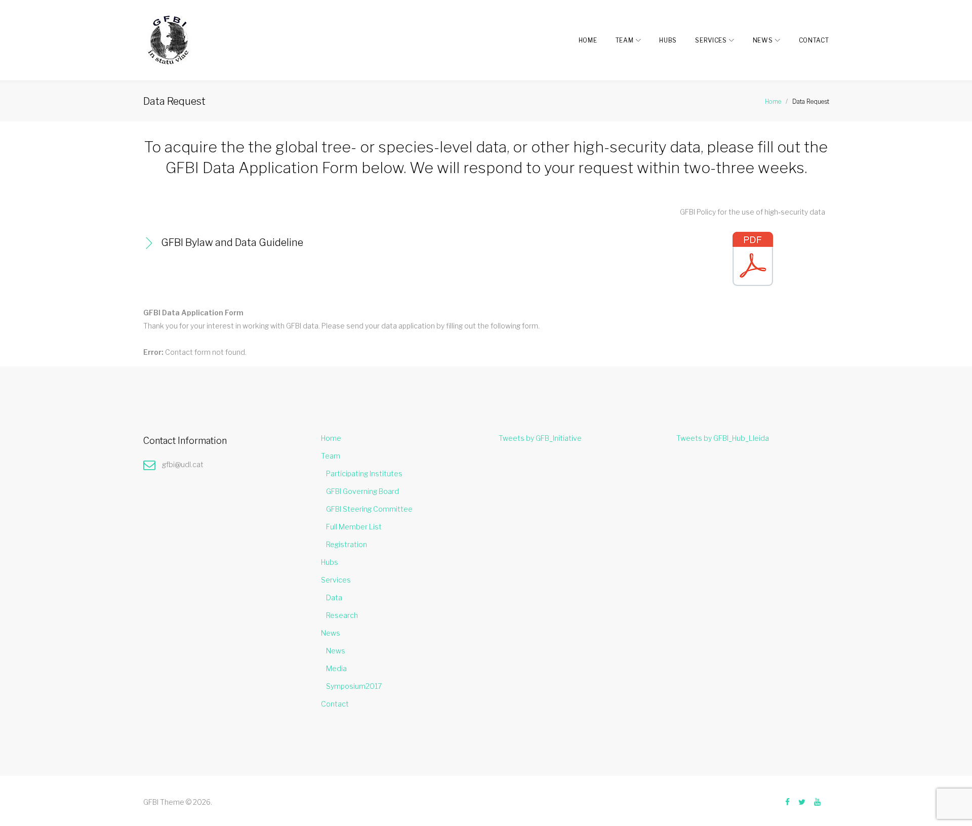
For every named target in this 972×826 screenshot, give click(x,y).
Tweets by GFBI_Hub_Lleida (722, 438)
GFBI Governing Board (362, 491)
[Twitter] (801, 802)
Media (336, 668)
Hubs (668, 40)
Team (625, 40)
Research (342, 615)
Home (588, 40)
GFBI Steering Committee (369, 509)
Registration (346, 544)
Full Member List (354, 526)
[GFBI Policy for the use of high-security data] (753, 238)
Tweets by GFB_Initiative (540, 438)
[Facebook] (787, 802)
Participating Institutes (364, 473)
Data (334, 597)
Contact (814, 40)
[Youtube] (817, 802)
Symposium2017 (354, 686)
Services (711, 40)
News (763, 40)
